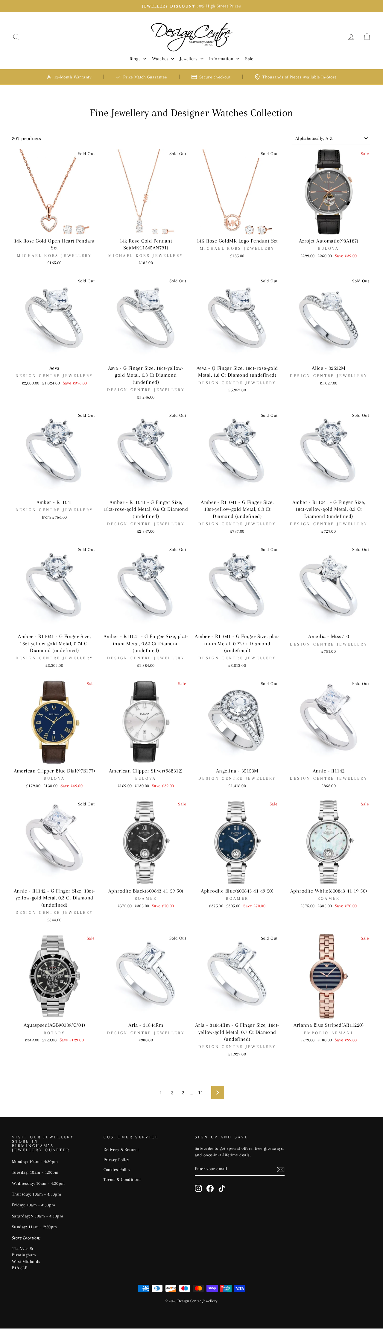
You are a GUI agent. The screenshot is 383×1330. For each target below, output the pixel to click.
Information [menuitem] (221, 58)
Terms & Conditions (123, 1179)
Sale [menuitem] (249, 58)
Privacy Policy (116, 1159)
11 (200, 1093)
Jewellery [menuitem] (188, 58)
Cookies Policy (117, 1169)
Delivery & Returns (122, 1149)
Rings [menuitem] (135, 58)
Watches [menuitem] (160, 58)
